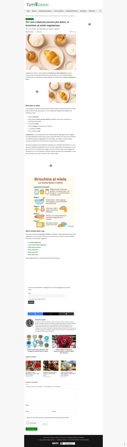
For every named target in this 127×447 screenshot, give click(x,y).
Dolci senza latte (33, 252)
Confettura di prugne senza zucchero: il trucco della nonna (50, 374)
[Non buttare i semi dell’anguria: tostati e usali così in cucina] (33, 366)
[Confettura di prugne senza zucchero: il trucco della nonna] (50, 366)
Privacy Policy (46, 437)
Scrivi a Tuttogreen (68, 437)
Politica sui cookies (54, 437)
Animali (34, 11)
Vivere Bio (91, 11)
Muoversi (83, 11)
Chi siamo (61, 437)
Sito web (54, 411)
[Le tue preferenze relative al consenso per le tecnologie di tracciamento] (124, 444)
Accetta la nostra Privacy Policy (37, 299)
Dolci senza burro (33, 249)
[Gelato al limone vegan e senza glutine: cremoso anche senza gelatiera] (68, 366)
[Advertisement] (37, 91)
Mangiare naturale (71, 11)
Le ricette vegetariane (34, 242)
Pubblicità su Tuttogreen (78, 437)
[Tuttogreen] (37, 4)
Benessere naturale (45, 11)
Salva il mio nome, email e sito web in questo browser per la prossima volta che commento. (48, 417)
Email (29, 293)
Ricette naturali (41, 15)
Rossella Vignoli (30, 31)
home (28, 11)
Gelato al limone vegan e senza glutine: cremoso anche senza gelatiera (68, 374)
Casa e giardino (58, 11)
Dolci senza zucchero (34, 247)
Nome (27, 405)
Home (28, 15)
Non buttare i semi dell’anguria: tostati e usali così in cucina (32, 374)
